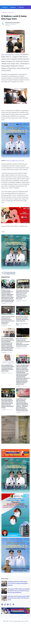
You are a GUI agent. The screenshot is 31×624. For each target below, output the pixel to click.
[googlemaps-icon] (13, 604)
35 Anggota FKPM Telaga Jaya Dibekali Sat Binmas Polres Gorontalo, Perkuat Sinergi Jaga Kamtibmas (19, 590)
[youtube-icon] (8, 604)
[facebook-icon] (2, 604)
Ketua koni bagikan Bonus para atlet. (15, 160)
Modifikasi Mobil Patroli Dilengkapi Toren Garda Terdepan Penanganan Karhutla (18, 583)
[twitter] (8, 273)
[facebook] (5, 273)
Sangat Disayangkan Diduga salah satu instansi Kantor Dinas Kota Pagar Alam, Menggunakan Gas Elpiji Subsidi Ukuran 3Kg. (23, 342)
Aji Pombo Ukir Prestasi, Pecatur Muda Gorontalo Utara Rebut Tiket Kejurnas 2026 (18, 598)
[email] (14, 273)
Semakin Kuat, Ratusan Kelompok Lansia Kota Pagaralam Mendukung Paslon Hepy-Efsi (22, 319)
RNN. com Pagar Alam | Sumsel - (11, 54)
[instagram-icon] (5, 604)
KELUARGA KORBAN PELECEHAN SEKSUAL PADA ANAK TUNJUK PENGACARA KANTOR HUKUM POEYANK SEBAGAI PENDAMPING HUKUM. (7, 403)
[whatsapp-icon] (10, 604)
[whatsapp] (11, 273)
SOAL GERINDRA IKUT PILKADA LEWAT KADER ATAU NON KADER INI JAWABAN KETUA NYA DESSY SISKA (7, 368)
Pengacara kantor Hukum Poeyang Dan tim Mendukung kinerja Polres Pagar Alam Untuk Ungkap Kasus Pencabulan (8, 320)
